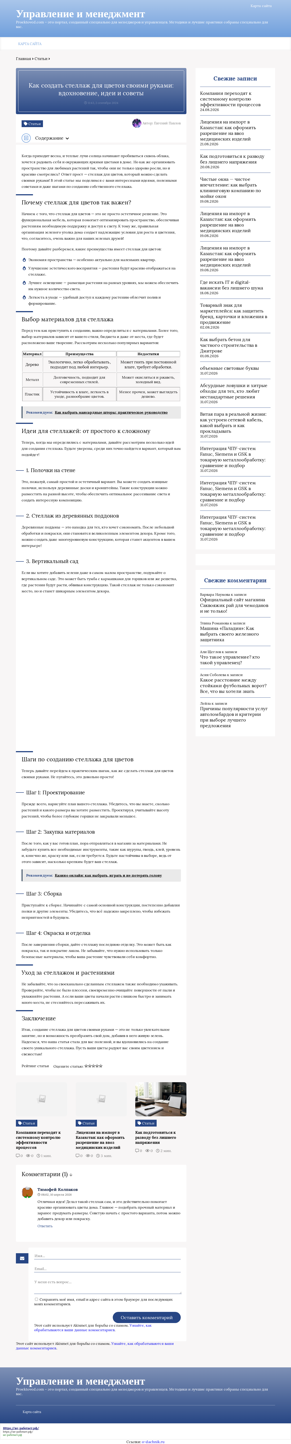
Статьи (41, 58)
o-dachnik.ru (153, 1441)
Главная (23, 58)
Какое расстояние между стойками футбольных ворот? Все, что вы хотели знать (233, 685)
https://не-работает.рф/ (18, 1431)
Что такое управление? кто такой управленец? (230, 659)
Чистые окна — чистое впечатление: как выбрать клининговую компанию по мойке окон (230, 187)
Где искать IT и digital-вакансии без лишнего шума (231, 285)
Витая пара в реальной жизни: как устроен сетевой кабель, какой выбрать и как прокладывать (233, 422)
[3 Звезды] (93, 1066)
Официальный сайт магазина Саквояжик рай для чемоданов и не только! (234, 605)
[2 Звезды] (90, 1066)
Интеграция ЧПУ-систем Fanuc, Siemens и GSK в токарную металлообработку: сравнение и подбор (233, 456)
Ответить (45, 1226)
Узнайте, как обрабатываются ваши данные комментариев (93, 1327)
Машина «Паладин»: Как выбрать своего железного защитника (229, 633)
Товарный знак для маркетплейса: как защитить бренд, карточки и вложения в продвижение (233, 313)
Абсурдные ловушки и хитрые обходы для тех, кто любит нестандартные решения (233, 391)
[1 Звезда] (86, 1066)
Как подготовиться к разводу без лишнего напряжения (232, 159)
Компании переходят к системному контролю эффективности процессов (230, 98)
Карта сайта (261, 5)
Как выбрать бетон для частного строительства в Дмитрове (228, 345)
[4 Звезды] (97, 1066)
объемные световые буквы (229, 368)
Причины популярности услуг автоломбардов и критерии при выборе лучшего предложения (234, 717)
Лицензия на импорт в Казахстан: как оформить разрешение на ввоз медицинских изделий (228, 130)
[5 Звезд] (101, 1066)
